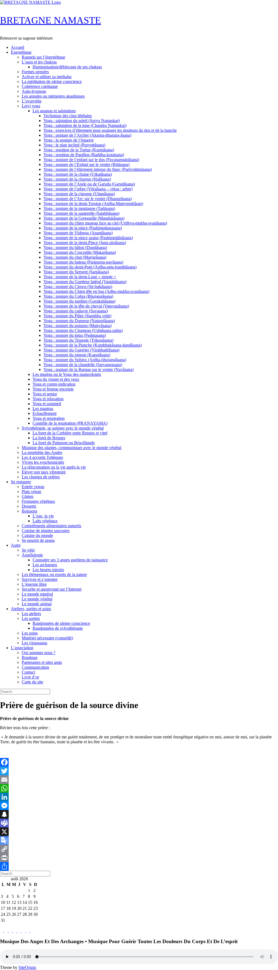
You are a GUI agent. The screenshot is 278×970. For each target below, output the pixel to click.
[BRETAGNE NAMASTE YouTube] (19, 931)
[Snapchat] (139, 814)
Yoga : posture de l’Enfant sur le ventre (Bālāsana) (86, 164)
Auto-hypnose (34, 91)
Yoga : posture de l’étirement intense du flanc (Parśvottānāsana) (97, 169)
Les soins (30, 633)
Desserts (29, 506)
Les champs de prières (41, 477)
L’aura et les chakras (39, 62)
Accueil (17, 47)
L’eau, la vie (43, 516)
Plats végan (31, 491)
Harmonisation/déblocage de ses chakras (67, 67)
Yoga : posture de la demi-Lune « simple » (79, 276)
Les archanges (45, 564)
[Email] (139, 779)
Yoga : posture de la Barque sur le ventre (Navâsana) (88, 369)
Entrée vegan (33, 486)
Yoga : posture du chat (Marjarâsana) (74, 257)
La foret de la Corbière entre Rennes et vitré (70, 433)
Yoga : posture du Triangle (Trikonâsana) (78, 340)
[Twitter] (139, 771)
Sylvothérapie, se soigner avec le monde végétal (63, 428)
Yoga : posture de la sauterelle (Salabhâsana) (81, 213)
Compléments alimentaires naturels (51, 525)
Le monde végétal (37, 599)
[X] (139, 831)
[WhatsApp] (139, 788)
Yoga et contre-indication (54, 384)
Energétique (21, 52)
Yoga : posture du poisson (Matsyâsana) (77, 325)
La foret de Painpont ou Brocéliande (64, 442)
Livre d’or (30, 677)
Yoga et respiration (49, 418)
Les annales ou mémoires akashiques (53, 96)
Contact (28, 672)
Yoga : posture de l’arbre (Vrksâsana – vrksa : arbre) (87, 189)
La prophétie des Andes (42, 452)
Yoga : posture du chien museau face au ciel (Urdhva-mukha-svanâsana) (105, 223)
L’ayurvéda (31, 101)
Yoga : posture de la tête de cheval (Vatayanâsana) (86, 306)
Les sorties (31, 618)
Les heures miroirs (48, 569)
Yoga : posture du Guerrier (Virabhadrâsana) (81, 350)
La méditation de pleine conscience (52, 81)
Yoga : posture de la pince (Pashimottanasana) (82, 228)
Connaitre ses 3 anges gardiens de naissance (70, 560)
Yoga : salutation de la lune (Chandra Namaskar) (85, 125)
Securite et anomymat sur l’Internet (51, 589)
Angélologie (32, 555)
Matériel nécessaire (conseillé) (47, 638)
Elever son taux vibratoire (44, 472)
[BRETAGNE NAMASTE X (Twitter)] (6, 931)
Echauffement (44, 413)
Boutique (29, 657)
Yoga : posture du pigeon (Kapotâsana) (76, 355)
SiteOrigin (27, 967)
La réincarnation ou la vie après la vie (54, 467)
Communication (35, 667)
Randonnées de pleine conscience (61, 623)
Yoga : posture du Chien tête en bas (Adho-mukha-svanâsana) (96, 291)
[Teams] (139, 823)
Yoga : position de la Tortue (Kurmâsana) (78, 150)
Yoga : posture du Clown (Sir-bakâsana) (77, 286)
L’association (22, 647)
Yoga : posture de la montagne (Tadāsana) (79, 208)
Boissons (29, 511)
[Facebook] (139, 762)
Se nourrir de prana (38, 540)
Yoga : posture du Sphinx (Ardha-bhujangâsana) (84, 359)
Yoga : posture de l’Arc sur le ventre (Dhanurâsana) (87, 198)
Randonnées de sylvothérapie (58, 628)
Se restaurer (21, 481)
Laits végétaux (45, 520)
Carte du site (32, 682)
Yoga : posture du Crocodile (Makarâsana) (79, 252)
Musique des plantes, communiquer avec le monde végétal (71, 447)
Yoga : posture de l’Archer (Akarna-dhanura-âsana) (87, 135)
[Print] (139, 857)
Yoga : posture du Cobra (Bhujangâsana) (78, 296)
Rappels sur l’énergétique (43, 57)
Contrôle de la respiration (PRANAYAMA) (70, 423)
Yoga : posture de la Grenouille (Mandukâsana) (83, 218)
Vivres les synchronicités (43, 462)
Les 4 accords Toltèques (42, 457)
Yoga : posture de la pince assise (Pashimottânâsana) (88, 237)
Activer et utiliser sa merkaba (46, 76)
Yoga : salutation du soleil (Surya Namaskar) (81, 120)
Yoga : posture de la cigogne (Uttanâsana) (79, 193)
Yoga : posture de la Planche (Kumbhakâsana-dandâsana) (92, 345)
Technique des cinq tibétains (67, 115)
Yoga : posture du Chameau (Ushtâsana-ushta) (83, 330)
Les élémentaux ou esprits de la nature (54, 574)
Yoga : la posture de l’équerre (68, 140)
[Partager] (139, 866)
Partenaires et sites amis (42, 662)
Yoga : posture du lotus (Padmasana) (74, 335)
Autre (16, 545)
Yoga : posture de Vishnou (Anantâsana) (78, 233)
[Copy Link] (139, 849)
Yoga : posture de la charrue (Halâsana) (77, 179)
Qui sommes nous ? (38, 652)
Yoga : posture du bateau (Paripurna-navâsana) (83, 262)
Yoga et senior (45, 394)
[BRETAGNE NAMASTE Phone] (32, 931)
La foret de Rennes (49, 438)
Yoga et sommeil (47, 403)
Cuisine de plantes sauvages (46, 530)
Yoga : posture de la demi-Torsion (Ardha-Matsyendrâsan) (93, 203)
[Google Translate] (139, 840)
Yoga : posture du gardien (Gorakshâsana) (79, 301)
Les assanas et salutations (54, 110)
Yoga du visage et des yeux (56, 379)
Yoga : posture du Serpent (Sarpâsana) (76, 272)
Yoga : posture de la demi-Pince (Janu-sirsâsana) (84, 242)
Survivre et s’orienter (40, 579)
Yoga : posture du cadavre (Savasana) (75, 311)
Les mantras (43, 408)
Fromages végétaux (38, 501)
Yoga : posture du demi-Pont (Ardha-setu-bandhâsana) (90, 267)
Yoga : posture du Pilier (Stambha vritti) (77, 315)
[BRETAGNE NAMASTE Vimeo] (24, 931)
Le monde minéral (37, 594)
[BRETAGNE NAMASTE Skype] (15, 931)
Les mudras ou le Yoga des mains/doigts (67, 374)
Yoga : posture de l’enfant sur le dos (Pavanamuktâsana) (91, 159)
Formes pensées (35, 71)
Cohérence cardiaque (40, 86)
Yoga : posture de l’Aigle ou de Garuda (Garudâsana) (89, 184)
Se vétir (28, 550)
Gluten (27, 496)
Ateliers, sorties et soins (31, 608)
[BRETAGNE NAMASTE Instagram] (11, 931)
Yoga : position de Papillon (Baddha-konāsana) (83, 154)
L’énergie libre (34, 584)
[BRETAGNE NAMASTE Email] (28, 931)
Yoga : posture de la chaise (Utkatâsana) (77, 174)
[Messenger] (139, 805)
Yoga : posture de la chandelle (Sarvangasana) (82, 364)
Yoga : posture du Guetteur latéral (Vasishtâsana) (85, 281)
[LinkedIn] (139, 797)
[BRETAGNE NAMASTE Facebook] (2, 931)
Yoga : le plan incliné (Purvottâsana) (74, 145)
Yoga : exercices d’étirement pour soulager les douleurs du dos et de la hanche (110, 130)
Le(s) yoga (31, 106)
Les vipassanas (34, 643)
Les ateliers (31, 613)
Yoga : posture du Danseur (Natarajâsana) (79, 320)
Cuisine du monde (37, 535)
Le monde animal (37, 603)
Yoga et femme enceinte (53, 389)
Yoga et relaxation (48, 398)
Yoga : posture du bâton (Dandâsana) (75, 247)
